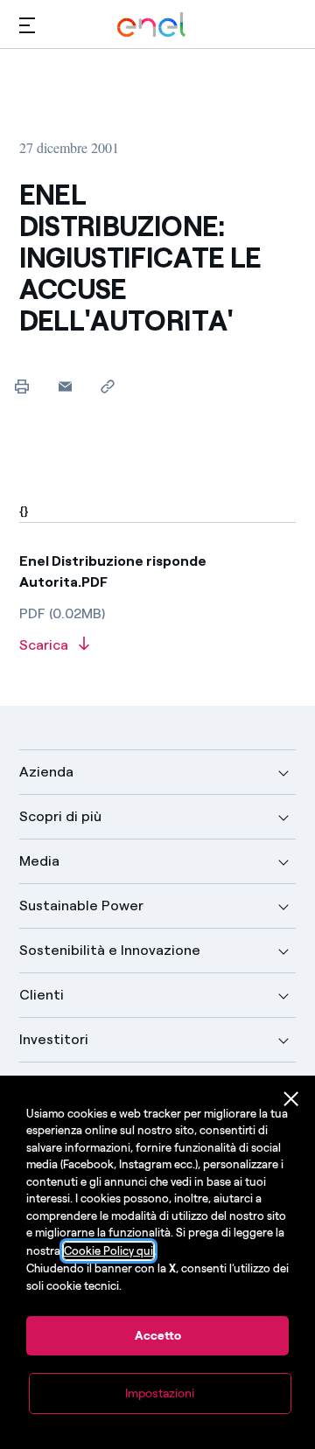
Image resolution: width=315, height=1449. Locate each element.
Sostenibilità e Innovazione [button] (109, 950)
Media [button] (39, 861)
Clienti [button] (41, 994)
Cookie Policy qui (108, 1250)
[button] (27, 25)
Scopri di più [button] (60, 816)
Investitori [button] (53, 1039)
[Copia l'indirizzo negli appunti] (108, 386)
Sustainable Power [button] (81, 905)
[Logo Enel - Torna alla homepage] (151, 25)
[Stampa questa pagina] (22, 386)
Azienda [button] (46, 771)
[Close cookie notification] (291, 1099)
